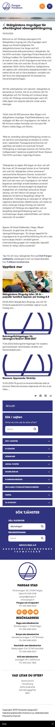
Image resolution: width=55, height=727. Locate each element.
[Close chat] (53, 724)
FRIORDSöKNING (17, 533)
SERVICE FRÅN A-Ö (27, 545)
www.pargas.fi (27, 600)
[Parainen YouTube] (35, 612)
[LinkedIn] (45, 396)
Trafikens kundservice (18, 262)
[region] (27, 724)
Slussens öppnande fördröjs (19, 378)
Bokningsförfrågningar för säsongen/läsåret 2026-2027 (19, 337)
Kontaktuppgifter (27, 690)
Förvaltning (27, 684)
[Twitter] (35, 396)
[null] (4, 25)
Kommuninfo (27, 681)
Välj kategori (16, 521)
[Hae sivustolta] (35, 429)
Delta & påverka (27, 687)
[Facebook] (40, 396)
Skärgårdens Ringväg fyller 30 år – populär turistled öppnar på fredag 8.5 (26, 295)
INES (27, 693)
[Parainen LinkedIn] (30, 612)
